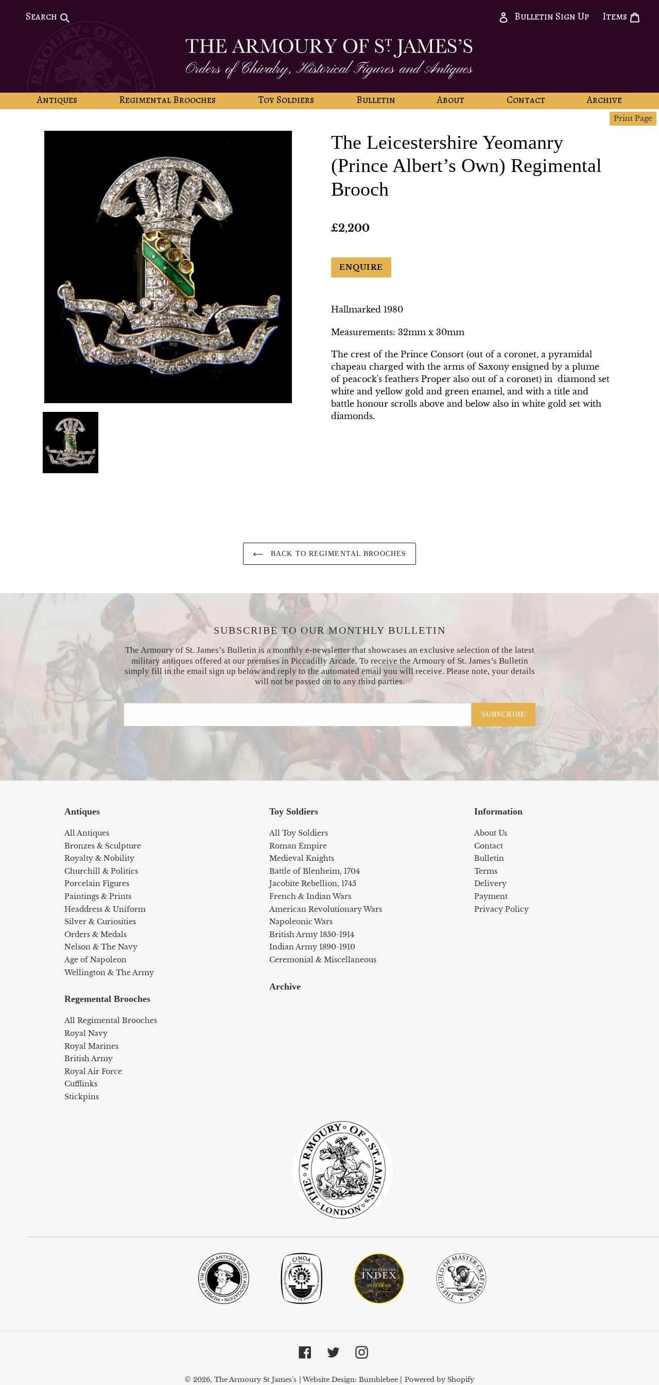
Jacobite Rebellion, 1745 (312, 883)
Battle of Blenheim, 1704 (314, 871)
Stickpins (81, 1096)
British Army (88, 1058)
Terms (485, 871)
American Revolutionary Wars (325, 909)
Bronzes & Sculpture (102, 846)
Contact (488, 846)
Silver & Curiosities (100, 921)
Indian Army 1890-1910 (312, 946)
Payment (491, 896)
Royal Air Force (93, 1071)
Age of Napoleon (95, 959)
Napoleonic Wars (301, 921)
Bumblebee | (380, 1379)
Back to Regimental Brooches (337, 554)
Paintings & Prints (97, 896)
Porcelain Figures (96, 883)
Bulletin (489, 858)
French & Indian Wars (310, 896)
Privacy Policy (501, 909)
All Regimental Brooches (110, 1020)
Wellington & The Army (109, 972)
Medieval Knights (301, 858)
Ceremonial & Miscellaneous (322, 959)
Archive (285, 986)
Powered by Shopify (439, 1379)
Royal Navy (86, 1033)
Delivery (490, 883)
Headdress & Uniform (105, 909)
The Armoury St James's (255, 1379)
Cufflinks (80, 1083)
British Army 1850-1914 (311, 934)
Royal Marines (91, 1046)
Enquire (361, 267)
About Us (490, 833)
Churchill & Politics (101, 871)
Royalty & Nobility (99, 858)
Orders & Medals (95, 934)
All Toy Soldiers (298, 833)
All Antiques (86, 833)
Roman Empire (298, 846)
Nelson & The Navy (100, 946)
